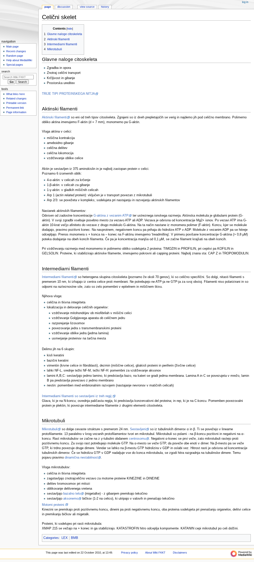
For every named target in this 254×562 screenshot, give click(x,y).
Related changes (16, 98)
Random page (14, 55)
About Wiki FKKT (155, 552)
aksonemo (70, 498)
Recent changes (16, 51)
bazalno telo (72, 493)
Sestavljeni (138, 429)
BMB (74, 538)
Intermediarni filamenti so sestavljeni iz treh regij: (77, 396)
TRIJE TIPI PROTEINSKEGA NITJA (68, 93)
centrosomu (137, 438)
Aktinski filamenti (54, 117)
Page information (16, 112)
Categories (51, 538)
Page (47, 6)
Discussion (63, 6)
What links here (15, 94)
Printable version (16, 102)
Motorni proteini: (53, 505)
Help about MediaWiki (19, 60)
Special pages (14, 64)
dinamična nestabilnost (81, 457)
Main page (12, 46)
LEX (65, 538)
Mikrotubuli (50, 429)
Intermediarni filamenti (58, 277)
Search (5, 71)
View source (87, 6)
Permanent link (15, 107)
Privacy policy (129, 552)
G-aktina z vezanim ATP (111, 215)
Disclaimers (180, 552)
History (105, 6)
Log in (245, 1)
